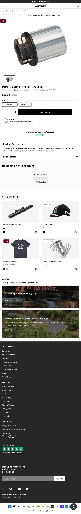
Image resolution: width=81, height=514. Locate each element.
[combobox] (42, 11)
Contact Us (6, 351)
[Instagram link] (27, 490)
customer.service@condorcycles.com (14, 429)
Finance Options (7, 366)
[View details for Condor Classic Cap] (60, 218)
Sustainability (6, 398)
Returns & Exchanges (9, 362)
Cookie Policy (6, 412)
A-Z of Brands (7, 377)
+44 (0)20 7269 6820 (9, 426)
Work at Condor (7, 390)
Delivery (5, 358)
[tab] (40, 1)
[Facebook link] (3, 490)
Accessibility (6, 416)
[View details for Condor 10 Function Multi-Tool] (60, 255)
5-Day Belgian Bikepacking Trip (20, 293)
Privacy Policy (6, 409)
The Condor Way (8, 386)
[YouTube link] (19, 490)
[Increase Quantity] (15, 112)
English (16, 497)
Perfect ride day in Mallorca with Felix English (28, 318)
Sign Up (59, 479)
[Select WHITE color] (47, 232)
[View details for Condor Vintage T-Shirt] (20, 255)
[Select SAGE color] (7, 269)
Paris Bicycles (6, 401)
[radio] (9, 105)
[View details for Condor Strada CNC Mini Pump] (20, 218)
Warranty (5, 373)
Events (4, 394)
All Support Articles (8, 355)
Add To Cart (45, 112)
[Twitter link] (10, 490)
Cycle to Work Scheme (10, 369)
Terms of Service (8, 405)
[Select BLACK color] (4, 232)
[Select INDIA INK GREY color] (4, 269)
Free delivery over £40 (41, 1)
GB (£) (7, 497)
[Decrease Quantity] (4, 112)
